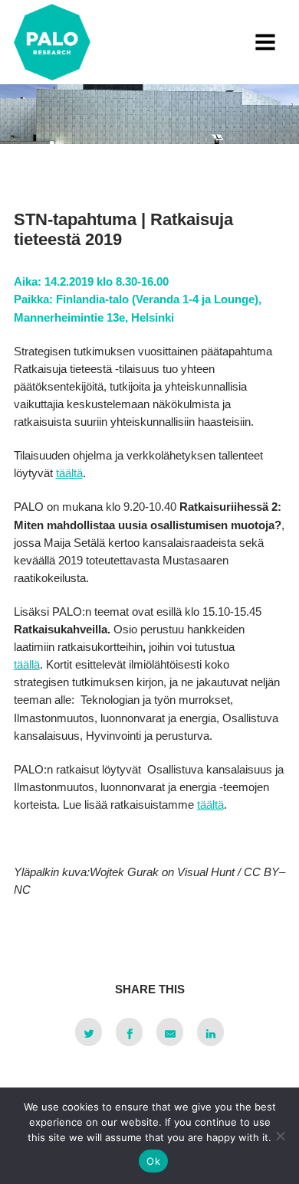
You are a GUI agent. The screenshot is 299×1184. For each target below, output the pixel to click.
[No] (280, 1135)
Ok (153, 1161)
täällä (27, 664)
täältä (69, 472)
